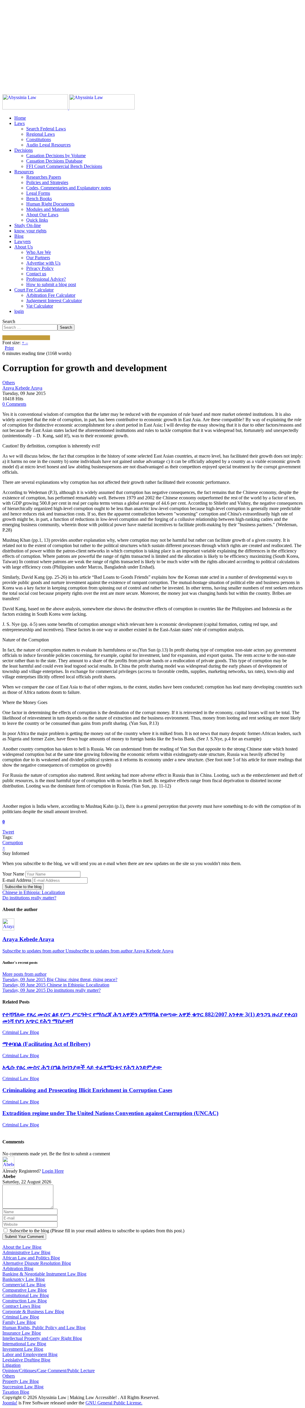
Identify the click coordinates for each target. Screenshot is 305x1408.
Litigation (11, 1365)
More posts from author (24, 974)
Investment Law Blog (22, 1349)
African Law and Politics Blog (31, 1257)
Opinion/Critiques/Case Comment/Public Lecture (48, 1370)
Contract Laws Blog (21, 1306)
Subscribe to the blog (23, 886)
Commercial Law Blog (24, 1284)
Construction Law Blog (24, 1300)
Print (9, 348)
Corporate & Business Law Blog (33, 1311)
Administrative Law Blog (26, 1252)
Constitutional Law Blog (25, 1295)
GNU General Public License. (113, 1402)
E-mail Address (16, 880)
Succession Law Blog (22, 1386)
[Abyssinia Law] (68, 107)
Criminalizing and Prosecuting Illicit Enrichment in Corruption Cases (87, 1090)
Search (8, 321)
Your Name (13, 873)
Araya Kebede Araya (22, 387)
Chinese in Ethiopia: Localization (33, 892)
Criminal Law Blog (20, 1032)
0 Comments (14, 404)
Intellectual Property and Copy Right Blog (42, 1338)
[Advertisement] (152, 44)
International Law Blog (24, 1343)
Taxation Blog (15, 1392)
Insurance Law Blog (21, 1333)
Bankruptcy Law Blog (23, 1279)
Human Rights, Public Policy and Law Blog (43, 1327)
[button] (19, 123)
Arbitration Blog (17, 1268)
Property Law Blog (20, 1381)
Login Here (53, 1171)
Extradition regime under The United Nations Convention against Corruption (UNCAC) (110, 1113)
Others (8, 382)
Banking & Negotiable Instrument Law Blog (44, 1273)
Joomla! (9, 1402)
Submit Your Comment (24, 1236)
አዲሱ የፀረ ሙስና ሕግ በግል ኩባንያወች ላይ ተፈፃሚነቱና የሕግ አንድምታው (82, 1067)
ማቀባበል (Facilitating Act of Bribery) (46, 1044)
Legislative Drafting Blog (26, 1359)
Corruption (12, 842)
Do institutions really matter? (29, 897)
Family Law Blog (19, 1322)
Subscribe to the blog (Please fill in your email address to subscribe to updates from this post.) (97, 1230)
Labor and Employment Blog (29, 1354)
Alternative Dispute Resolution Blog (36, 1263)
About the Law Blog (21, 1247)
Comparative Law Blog (24, 1290)
